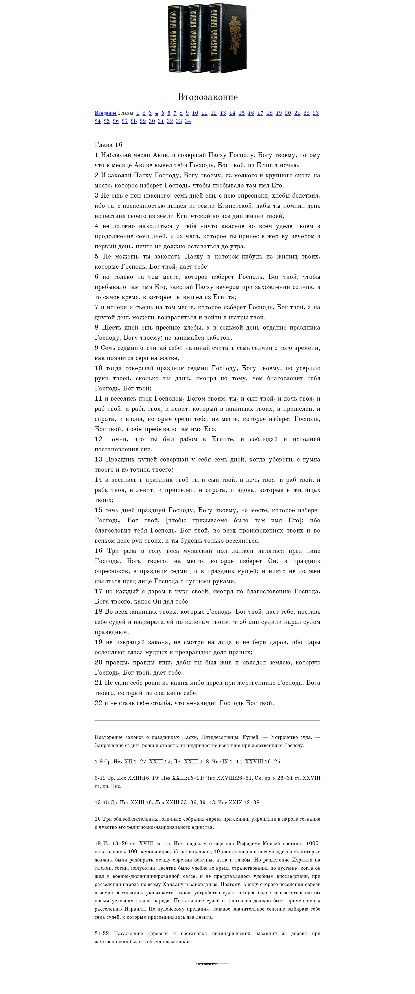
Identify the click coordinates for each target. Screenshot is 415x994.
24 (98, 121)
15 (242, 113)
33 (179, 121)
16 (251, 113)
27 (125, 121)
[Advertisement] (23, 127)
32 (170, 121)
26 (116, 121)
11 (204, 113)
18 (270, 113)
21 (297, 113)
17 (260, 113)
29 (143, 121)
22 (306, 113)
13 (223, 113)
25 (107, 121)
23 (316, 113)
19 (279, 113)
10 (195, 113)
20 (288, 113)
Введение (106, 113)
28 (134, 121)
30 (152, 121)
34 (188, 121)
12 (214, 113)
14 (232, 113)
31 (161, 121)
